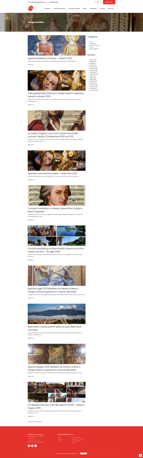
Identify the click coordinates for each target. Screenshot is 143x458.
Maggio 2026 (93, 61)
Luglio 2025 (92, 76)
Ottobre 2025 (93, 72)
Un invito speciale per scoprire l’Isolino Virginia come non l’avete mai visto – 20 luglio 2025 (56, 250)
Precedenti (30, 421)
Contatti (102, 8)
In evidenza (93, 43)
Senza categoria (94, 49)
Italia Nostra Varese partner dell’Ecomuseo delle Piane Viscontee (54, 328)
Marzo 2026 (93, 65)
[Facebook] (95, 2)
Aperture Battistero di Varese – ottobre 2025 (50, 58)
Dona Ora (111, 8)
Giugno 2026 (93, 59)
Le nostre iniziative (94, 45)
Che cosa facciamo (59, 8)
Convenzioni (93, 8)
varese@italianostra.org (33, 440)
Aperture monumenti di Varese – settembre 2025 (52, 173)
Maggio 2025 (93, 79)
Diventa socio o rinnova (78, 439)
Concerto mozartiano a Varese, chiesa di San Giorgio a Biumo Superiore (55, 210)
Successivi (38, 421)
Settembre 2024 (94, 90)
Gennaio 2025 (93, 83)
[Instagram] (100, 2)
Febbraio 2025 (93, 81)
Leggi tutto (30, 64)
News (84, 8)
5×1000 (74, 442)
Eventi (91, 41)
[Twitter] (98, 2)
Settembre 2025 (94, 74)
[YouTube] (32, 446)
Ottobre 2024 (93, 88)
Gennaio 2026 (93, 67)
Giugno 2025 (93, 77)
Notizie (91, 47)
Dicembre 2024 (94, 85)
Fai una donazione (76, 441)
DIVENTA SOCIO (109, 2)
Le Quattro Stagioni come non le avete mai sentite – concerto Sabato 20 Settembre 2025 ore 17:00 (53, 135)
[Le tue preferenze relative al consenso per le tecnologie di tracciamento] (140, 455)
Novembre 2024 (94, 86)
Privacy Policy (83, 453)
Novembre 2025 (94, 70)
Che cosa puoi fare (74, 8)
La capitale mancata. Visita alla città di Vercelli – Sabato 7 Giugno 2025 (56, 406)
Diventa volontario (76, 437)
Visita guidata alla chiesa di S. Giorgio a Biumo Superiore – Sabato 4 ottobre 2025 (56, 95)
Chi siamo (47, 8)
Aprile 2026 (92, 63)
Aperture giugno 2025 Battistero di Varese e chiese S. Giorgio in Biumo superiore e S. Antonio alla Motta (54, 368)
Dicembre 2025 (94, 68)
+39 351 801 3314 (31, 438)
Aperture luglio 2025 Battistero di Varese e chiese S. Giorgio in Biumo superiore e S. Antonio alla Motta (53, 290)
